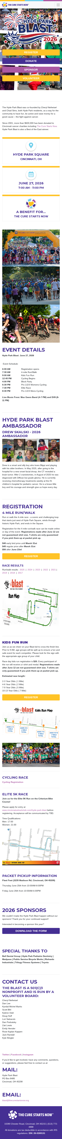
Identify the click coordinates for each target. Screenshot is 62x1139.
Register (31, 52)
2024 (30, 569)
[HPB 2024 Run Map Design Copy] (31, 604)
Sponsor (31, 69)
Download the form (31, 930)
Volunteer (31, 78)
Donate (31, 61)
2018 (12, 573)
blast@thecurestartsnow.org (15, 1100)
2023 (37, 569)
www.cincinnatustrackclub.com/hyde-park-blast (24, 810)
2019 (4, 573)
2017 (20, 573)
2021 (53, 569)
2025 (22, 569)
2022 (45, 569)
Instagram (28, 1054)
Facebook (16, 1054)
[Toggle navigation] (58, 4)
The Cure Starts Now (47, 126)
